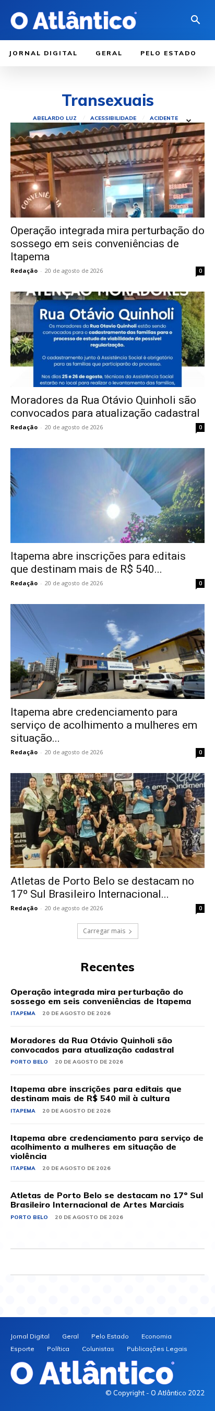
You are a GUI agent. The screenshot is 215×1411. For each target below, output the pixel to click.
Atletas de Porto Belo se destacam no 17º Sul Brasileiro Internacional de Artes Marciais (106, 1200)
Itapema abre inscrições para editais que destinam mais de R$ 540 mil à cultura (96, 1093)
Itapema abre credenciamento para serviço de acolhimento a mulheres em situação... (103, 725)
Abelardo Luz (55, 118)
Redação (24, 270)
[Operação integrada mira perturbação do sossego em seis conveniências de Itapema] (107, 170)
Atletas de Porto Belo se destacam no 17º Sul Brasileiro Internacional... (102, 887)
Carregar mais (104, 930)
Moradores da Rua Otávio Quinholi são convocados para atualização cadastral (105, 406)
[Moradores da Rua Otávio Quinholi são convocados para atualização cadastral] (107, 339)
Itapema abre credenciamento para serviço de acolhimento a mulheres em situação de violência (107, 1146)
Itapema (22, 1013)
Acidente (164, 118)
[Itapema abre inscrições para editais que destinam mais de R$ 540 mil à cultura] (107, 495)
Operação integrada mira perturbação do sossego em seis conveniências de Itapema (107, 243)
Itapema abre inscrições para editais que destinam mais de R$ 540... (98, 562)
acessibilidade (113, 118)
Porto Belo (29, 1061)
